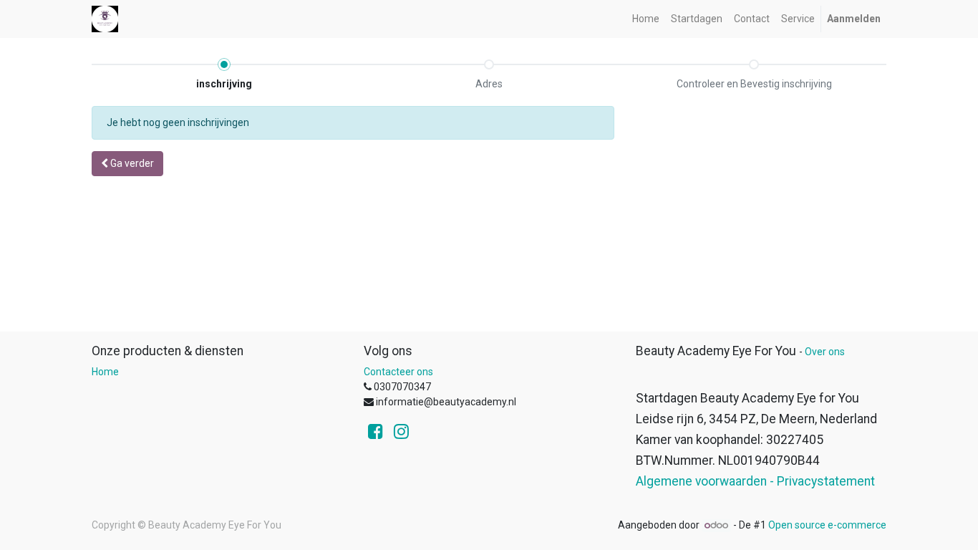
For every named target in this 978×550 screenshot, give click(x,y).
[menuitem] (645, 19)
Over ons (825, 351)
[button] (127, 163)
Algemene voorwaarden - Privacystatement (755, 481)
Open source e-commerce (827, 525)
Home (105, 371)
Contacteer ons (398, 371)
